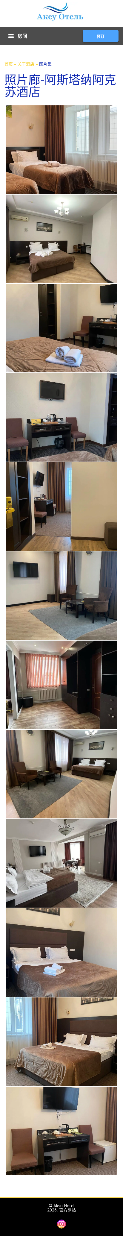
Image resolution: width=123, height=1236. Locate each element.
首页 (9, 64)
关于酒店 (27, 64)
